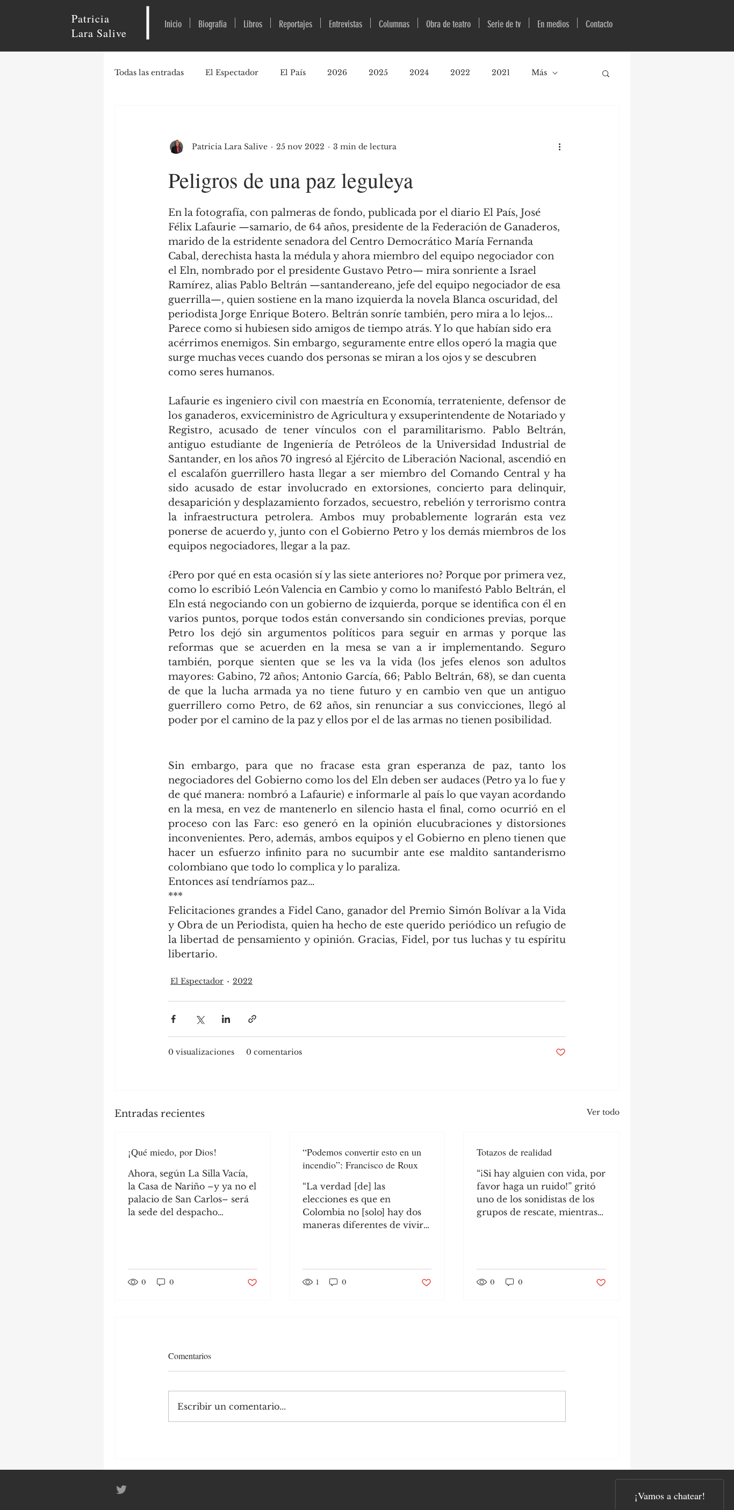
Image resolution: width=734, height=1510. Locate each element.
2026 (337, 72)
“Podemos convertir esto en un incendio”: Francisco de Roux (362, 1158)
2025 (378, 72)
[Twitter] (121, 1490)
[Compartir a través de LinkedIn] (226, 1019)
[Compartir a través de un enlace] (252, 1019)
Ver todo (603, 1112)
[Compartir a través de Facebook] (173, 1019)
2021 (501, 72)
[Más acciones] (559, 146)
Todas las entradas (149, 72)
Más (539, 72)
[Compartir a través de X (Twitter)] (200, 1019)
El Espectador (231, 72)
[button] (606, 73)
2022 (460, 72)
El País (293, 72)
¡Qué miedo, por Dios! (172, 1151)
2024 (419, 72)
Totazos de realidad (514, 1151)
